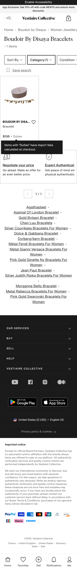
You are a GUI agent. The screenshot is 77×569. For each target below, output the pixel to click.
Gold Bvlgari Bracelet (36, 217)
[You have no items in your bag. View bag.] (68, 18)
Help (10, 358)
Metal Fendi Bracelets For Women (36, 244)
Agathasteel (36, 207)
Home (8, 29)
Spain (35, 546)
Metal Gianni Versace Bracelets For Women (38, 252)
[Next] (49, 194)
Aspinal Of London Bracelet (36, 212)
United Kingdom (27, 543)
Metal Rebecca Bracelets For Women (36, 291)
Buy (10, 338)
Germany (61, 543)
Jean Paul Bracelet (36, 270)
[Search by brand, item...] (8, 18)
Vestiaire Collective (25, 369)
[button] (68, 18)
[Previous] (28, 194)
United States (46, 543)
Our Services (18, 328)
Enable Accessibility (38, 2)
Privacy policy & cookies (36, 431)
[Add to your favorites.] (33, 122)
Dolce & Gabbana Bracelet (36, 233)
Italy (43, 546)
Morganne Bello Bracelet (36, 286)
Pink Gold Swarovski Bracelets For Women (38, 299)
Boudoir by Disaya (32, 29)
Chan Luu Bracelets (36, 222)
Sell (10, 348)
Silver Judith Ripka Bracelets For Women (38, 275)
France (12, 543)
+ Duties (16, 136)
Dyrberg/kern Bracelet (36, 238)
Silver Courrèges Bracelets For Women (36, 228)
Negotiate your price (18, 165)
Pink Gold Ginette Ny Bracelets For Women (38, 262)
